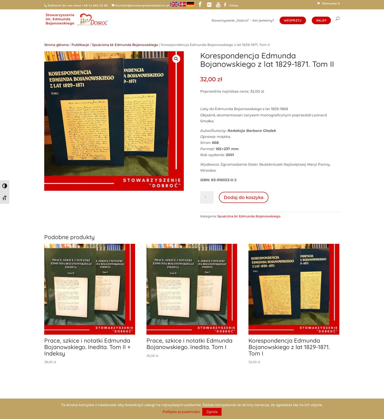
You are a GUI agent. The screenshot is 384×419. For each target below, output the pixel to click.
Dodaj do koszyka (244, 197)
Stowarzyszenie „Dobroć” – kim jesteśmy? (243, 20)
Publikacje (80, 45)
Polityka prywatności (181, 412)
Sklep (321, 20)
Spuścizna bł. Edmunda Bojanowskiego (125, 45)
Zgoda (212, 412)
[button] (176, 59)
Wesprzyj (293, 20)
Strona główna (56, 45)
